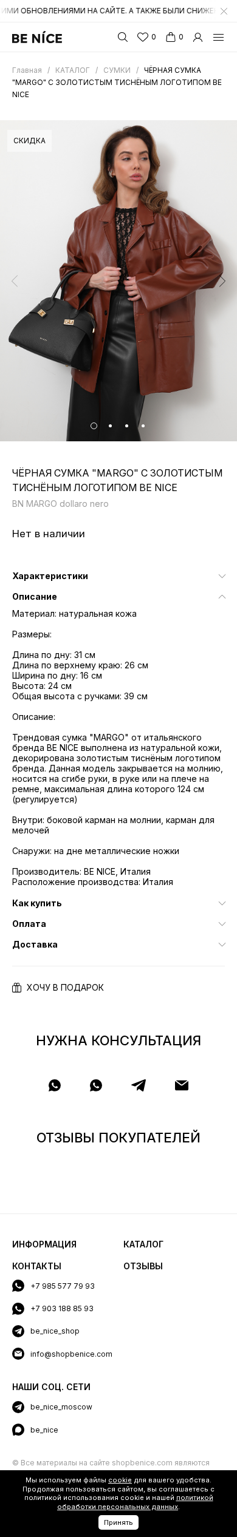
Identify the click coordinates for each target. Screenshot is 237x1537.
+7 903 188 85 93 (62, 1308)
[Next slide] (222, 281)
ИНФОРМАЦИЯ (44, 1244)
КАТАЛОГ (143, 1244)
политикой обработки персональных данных (135, 1502)
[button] (94, 425)
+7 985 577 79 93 (62, 1286)
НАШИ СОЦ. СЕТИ (51, 1387)
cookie (120, 1480)
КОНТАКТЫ (36, 1266)
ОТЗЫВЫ (143, 1266)
